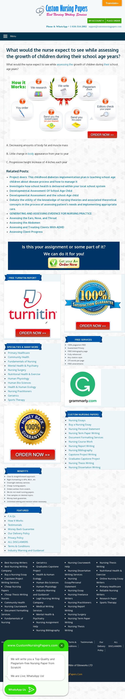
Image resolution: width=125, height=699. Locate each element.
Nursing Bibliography (80, 450)
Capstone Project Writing (82, 454)
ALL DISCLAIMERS (18, 542)
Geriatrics (13, 395)
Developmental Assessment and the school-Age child (44, 195)
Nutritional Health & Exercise (24, 374)
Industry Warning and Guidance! (26, 550)
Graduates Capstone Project (84, 458)
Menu (13, 36)
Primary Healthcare (19, 352)
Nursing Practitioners (20, 391)
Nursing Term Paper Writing (84, 433)
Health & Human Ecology (22, 387)
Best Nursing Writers (16, 562)
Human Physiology (18, 378)
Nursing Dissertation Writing (84, 467)
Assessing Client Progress (26, 231)
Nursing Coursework (16, 606)
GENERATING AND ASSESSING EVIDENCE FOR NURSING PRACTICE (51, 213)
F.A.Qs (11, 516)
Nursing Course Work (81, 441)
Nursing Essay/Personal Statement (73, 582)
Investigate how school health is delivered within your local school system (57, 186)
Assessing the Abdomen (25, 222)
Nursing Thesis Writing (81, 463)
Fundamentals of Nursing (22, 361)
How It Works (15, 520)
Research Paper (108, 598)
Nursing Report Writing (81, 446)
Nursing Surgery (17, 369)
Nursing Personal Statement (84, 428)
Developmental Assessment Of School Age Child (41, 190)
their (106, 64)
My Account (96, 21)
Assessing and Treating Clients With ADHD (37, 227)
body (31, 153)
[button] (61, 645)
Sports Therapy (16, 399)
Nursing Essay (75, 590)
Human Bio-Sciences (19, 382)
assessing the (65, 64)
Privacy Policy (15, 537)
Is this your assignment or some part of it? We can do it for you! (63, 250)
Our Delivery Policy (19, 533)
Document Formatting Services (86, 437)
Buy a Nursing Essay (80, 424)
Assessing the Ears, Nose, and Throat (33, 218)
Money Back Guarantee (21, 529)
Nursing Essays (77, 420)
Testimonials (15, 524)
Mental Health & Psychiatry (23, 365)
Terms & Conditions (19, 546)
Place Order (113, 21)
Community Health (18, 357)
